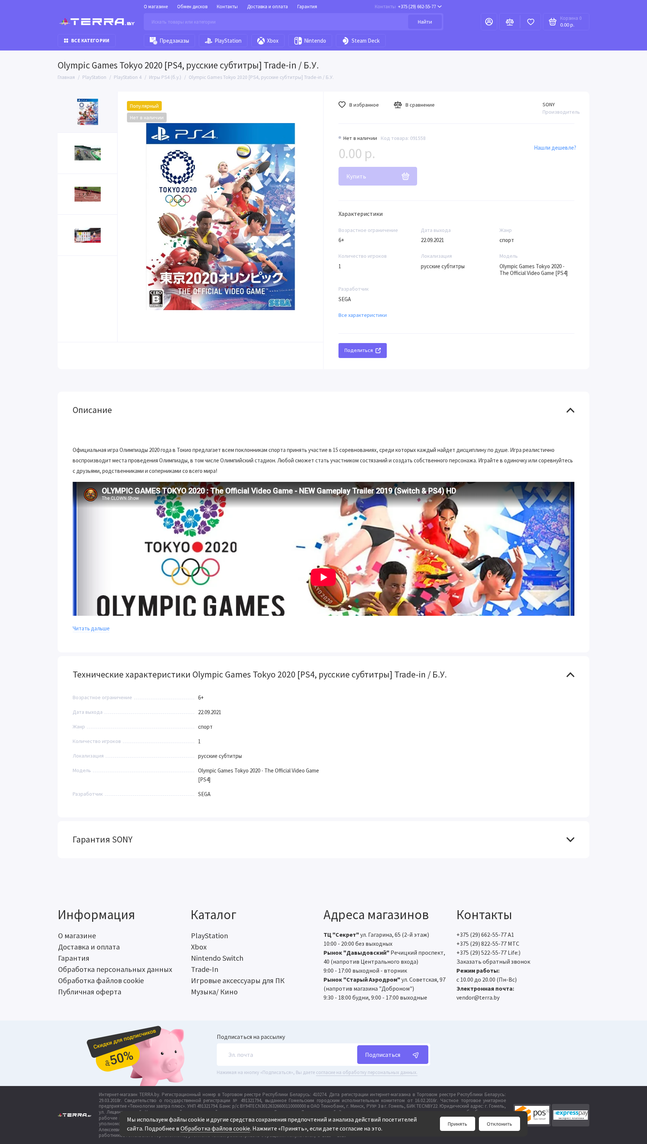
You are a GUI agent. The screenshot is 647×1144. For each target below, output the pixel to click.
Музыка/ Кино (214, 991)
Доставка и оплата (267, 6)
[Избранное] (530, 21)
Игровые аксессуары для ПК (238, 980)
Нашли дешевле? (555, 147)
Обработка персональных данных (115, 969)
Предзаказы (174, 40)
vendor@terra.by (477, 997)
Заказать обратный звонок (493, 961)
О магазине (156, 6)
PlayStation (228, 40)
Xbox (273, 40)
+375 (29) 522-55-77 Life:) (488, 952)
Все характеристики (362, 315)
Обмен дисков (192, 6)
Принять (457, 1123)
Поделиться (358, 350)
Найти (425, 21)
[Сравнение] (509, 21)
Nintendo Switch (217, 958)
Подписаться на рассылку (251, 1037)
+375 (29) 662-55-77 (405, 6)
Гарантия (307, 6)
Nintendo (315, 40)
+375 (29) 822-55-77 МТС (487, 943)
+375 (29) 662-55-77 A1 (485, 934)
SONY (549, 104)
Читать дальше (91, 628)
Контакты (227, 6)
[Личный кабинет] (489, 21)
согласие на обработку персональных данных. (366, 1072)
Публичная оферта (89, 991)
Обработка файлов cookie (215, 1128)
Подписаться (382, 1054)
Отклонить (499, 1123)
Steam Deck (366, 40)
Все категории (90, 40)
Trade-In (204, 969)
